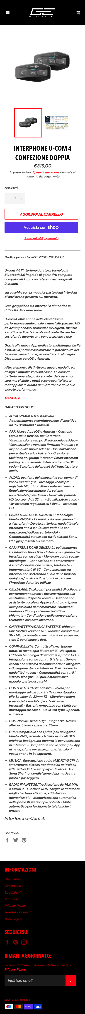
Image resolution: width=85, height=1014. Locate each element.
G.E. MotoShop (21, 999)
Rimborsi (11, 899)
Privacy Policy (15, 906)
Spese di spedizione (46, 172)
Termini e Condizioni (20, 912)
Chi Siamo (12, 879)
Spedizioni (13, 892)
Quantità (12, 188)
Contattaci (13, 886)
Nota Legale (13, 919)
